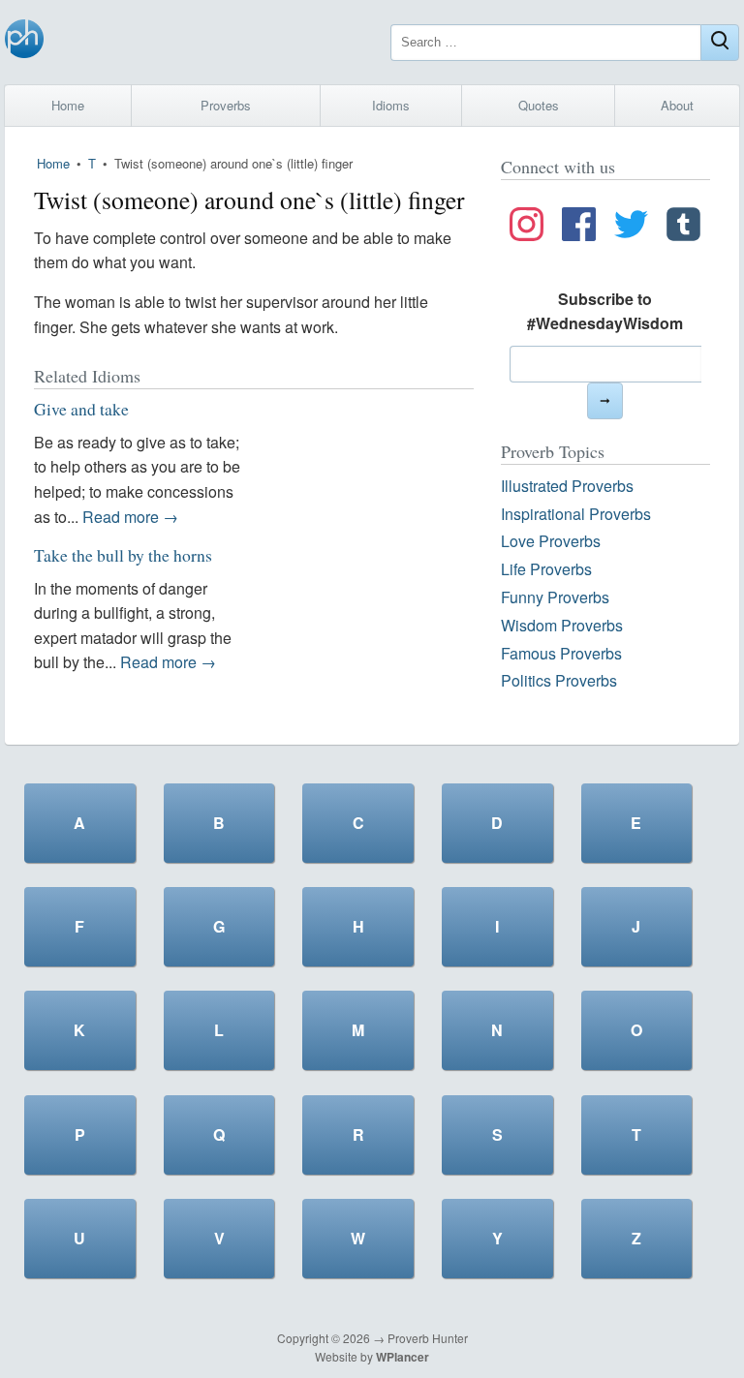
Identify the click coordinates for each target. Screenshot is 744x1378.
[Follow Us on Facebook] (579, 227)
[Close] (719, 42)
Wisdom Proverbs (562, 625)
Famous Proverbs (561, 653)
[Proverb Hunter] (24, 42)
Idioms (391, 105)
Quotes (538, 105)
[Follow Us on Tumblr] (683, 227)
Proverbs (226, 105)
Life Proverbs (546, 569)
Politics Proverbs (559, 680)
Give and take (81, 408)
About (677, 105)
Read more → (130, 516)
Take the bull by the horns (123, 555)
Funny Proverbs (555, 597)
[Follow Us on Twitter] (631, 227)
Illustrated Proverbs (567, 486)
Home (67, 105)
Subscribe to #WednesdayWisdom (605, 311)
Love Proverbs (551, 541)
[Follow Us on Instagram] (526, 227)
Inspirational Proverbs (576, 514)
